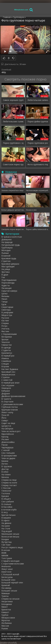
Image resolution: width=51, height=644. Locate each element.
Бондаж (5, 539)
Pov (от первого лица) (12, 547)
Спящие (5, 363)
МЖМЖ (4, 555)
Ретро (4, 326)
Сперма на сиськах (10, 598)
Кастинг (5, 320)
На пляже (6, 474)
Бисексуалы (7, 577)
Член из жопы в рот (11, 431)
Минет (4, 606)
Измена (5, 358)
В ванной (5, 255)
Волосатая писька (10, 536)
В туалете (6, 398)
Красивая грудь (8, 258)
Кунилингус (6, 353)
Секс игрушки (7, 385)
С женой (5, 450)
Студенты (6, 350)
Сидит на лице (8, 423)
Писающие (6, 288)
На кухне (5, 525)
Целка (4, 293)
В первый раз (7, 355)
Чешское (5, 342)
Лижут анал (7, 569)
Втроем (5, 366)
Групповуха (6, 247)
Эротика (5, 272)
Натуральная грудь (10, 245)
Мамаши (5, 593)
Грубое (4, 615)
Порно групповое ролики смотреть (37, 143)
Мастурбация (7, 266)
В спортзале (7, 401)
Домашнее (6, 239)
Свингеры (6, 309)
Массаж (5, 625)
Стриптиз (5, 261)
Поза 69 (5, 415)
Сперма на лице (9, 480)
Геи (3, 277)
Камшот (5, 612)
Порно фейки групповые (37, 121)
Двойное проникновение (13, 396)
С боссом (5, 488)
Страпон (5, 377)
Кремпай (5, 585)
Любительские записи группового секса (37, 100)
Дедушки (5, 393)
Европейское (7, 434)
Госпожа (5, 493)
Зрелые (4, 339)
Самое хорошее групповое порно (13, 100)
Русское (5, 317)
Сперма (5, 323)
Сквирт (4, 420)
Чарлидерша (7, 447)
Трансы (4, 596)
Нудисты (5, 285)
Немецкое (6, 388)
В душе (4, 274)
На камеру (6, 588)
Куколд (4, 436)
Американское (8, 374)
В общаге (6, 498)
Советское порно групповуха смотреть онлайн (13, 164)
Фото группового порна (37, 164)
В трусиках (6, 466)
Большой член (8, 579)
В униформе (7, 312)
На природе (7, 242)
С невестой (6, 380)
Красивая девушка (10, 263)
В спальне (6, 504)
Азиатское (6, 571)
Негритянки (7, 601)
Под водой (6, 531)
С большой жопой (10, 574)
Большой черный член (12, 582)
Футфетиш (6, 542)
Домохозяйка (7, 442)
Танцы (4, 301)
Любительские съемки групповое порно (13, 121)
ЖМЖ (3, 552)
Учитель (5, 328)
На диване (6, 523)
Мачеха (5, 477)
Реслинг (5, 439)
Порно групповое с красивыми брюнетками (13, 143)
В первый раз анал (10, 382)
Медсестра (6, 315)
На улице (5, 269)
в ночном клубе (9, 509)
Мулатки (5, 620)
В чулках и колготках (11, 236)
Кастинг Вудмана (9, 369)
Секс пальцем (8, 453)
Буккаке (5, 496)
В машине (6, 517)
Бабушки (5, 390)
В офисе (5, 520)
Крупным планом (9, 409)
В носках (5, 550)
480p (3, 72)
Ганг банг (6, 544)
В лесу (4, 512)
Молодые (6, 250)
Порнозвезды (7, 282)
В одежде (6, 347)
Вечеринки (6, 336)
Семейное (6, 361)
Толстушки (6, 558)
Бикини (4, 461)
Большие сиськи (9, 590)
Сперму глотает (9, 485)
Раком (4, 444)
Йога (3, 417)
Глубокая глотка (9, 407)
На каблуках (7, 428)
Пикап (4, 299)
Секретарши (7, 307)
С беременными (9, 334)
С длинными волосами (12, 404)
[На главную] (21, 9)
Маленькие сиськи (10, 534)
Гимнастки (6, 344)
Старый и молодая (10, 561)
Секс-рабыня (7, 501)
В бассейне (6, 507)
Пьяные (5, 253)
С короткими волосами (12, 563)
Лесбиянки (6, 623)
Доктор (5, 469)
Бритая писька (8, 515)
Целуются (6, 425)
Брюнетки (6, 609)
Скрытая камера (9, 290)
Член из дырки (8, 458)
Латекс (4, 463)
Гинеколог (6, 490)
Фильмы (5, 296)
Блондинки (6, 604)
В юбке (4, 471)
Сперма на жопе (9, 482)
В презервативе (9, 455)
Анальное (6, 566)
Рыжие (4, 628)
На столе (5, 528)
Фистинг (5, 331)
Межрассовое (8, 617)
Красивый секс (8, 371)
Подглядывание (9, 280)
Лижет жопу (7, 412)
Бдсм (3, 304)
